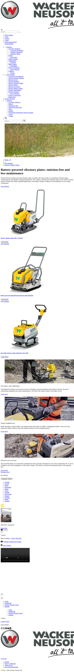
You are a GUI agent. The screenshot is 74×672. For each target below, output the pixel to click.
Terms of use (8, 665)
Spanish (7, 501)
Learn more (5, 242)
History (10, 104)
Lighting (11, 71)
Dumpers (13, 62)
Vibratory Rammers (16, 52)
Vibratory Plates (15, 54)
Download (4, 528)
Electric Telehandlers (14, 90)
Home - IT (8, 160)
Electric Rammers (13, 81)
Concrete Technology (17, 50)
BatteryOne (12, 97)
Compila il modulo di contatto (12, 541)
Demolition (13, 66)
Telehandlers (12, 61)
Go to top (4, 658)
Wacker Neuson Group (12, 605)
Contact (7, 38)
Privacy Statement (10, 663)
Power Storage (14, 69)
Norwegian (8, 494)
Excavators (13, 57)
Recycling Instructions (11, 667)
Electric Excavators (14, 87)
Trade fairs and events (15, 107)
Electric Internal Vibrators (16, 78)
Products (9, 47)
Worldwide (8, 603)
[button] (11, 42)
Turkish (7, 492)
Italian (11, 44)
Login (6, 37)
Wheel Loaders (13, 59)
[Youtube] (8, 628)
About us (9, 100)
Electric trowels (13, 80)
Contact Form (5, 621)
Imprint (7, 662)
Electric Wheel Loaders (15, 88)
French (7, 484)
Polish (6, 499)
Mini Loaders (12, 64)
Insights (10, 111)
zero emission (11, 74)
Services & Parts (10, 99)
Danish (7, 496)
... (5, 161)
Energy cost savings (14, 95)
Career (7, 40)
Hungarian (8, 487)
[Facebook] (6, 628)
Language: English (7, 479)
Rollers (10, 55)
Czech (6, 491)
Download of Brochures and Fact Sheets (20, 112)
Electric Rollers (13, 85)
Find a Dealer (9, 35)
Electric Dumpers (13, 92)
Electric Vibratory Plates (15, 83)
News (10, 109)
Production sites (13, 106)
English (7, 44)
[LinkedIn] (10, 628)
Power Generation (14, 68)
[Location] (2, 628)
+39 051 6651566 (15, 538)
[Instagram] (4, 628)
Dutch (6, 485)
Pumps (12, 73)
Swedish (7, 497)
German (7, 482)
